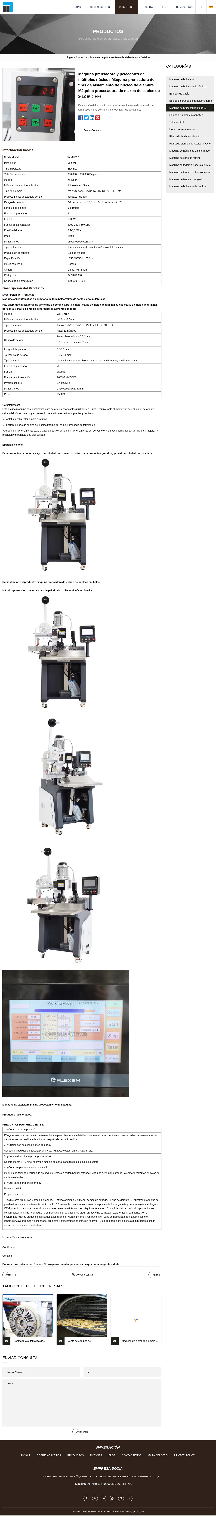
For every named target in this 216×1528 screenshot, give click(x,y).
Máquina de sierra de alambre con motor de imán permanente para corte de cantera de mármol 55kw (140, 1342)
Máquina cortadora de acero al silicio (190, 165)
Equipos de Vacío (179, 93)
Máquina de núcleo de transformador (189, 150)
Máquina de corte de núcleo (185, 158)
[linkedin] (95, 1498)
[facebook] (86, 1498)
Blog (165, 7)
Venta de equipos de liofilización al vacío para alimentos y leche (81, 1342)
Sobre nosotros (99, 7)
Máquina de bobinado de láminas (188, 86)
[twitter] (103, 1498)
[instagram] (121, 1498)
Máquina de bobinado (181, 79)
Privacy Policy (184, 1455)
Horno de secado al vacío (183, 129)
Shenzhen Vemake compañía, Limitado (68, 1476)
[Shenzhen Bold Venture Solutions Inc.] (7, 7)
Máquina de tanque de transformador (190, 172)
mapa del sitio (157, 1455)
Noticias (149, 7)
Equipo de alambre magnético (186, 115)
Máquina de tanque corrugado (186, 179)
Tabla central (176, 122)
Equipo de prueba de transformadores (190, 100)
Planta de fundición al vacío (184, 136)
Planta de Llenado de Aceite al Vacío (190, 143)
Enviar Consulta (92, 130)
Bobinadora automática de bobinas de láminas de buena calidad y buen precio (30, 1342)
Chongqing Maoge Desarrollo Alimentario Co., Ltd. (131, 1476)
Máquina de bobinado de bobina (187, 186)
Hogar (77, 7)
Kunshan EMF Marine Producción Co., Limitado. (104, 1484)
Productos (125, 7)
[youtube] (112, 1498)
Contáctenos (184, 7)
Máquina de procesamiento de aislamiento (114, 57)
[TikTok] (130, 1498)
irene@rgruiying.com (135, 1511)
